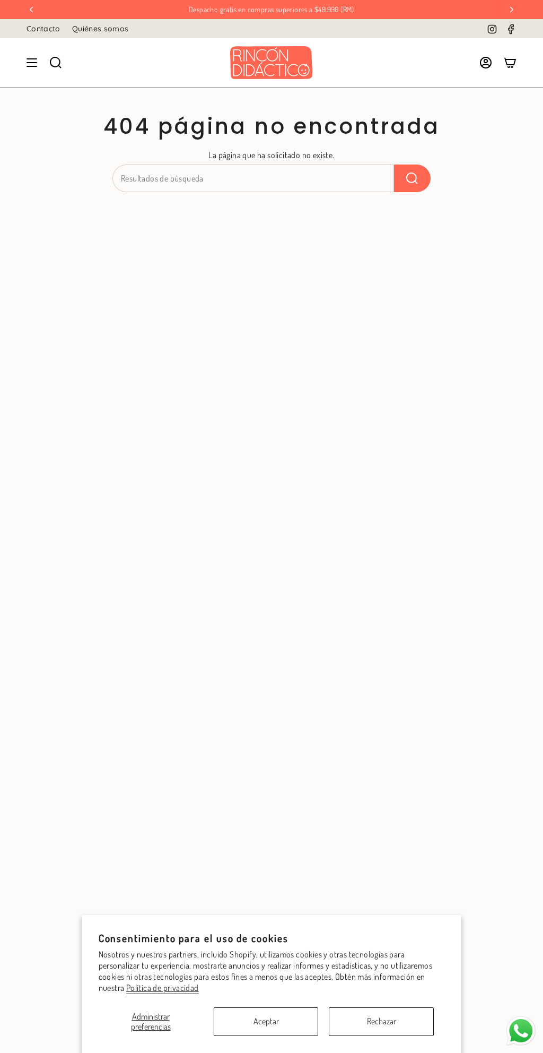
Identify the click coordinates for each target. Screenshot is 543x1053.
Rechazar (381, 1021)
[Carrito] (510, 62)
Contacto (43, 28)
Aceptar (266, 1021)
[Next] (511, 9)
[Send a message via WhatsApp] (521, 1031)
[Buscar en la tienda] (412, 178)
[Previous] (31, 9)
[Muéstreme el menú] (31, 62)
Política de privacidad (162, 987)
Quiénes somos (100, 28)
